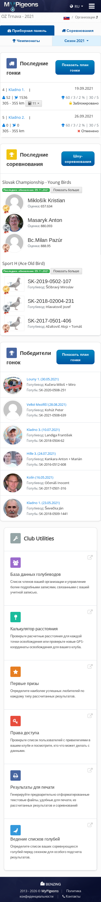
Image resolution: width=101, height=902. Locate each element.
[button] (29, 90)
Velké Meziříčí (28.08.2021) (46, 404)
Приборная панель (29, 30)
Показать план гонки (75, 67)
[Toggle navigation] (91, 6)
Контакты (72, 896)
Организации (85, 17)
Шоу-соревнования (78, 158)
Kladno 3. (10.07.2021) (43, 429)
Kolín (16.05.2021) (40, 477)
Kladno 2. (17, 117)
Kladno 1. (17, 89)
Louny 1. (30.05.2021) (43, 379)
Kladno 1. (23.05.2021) (43, 502)
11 (34, 103)
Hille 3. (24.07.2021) (41, 453)
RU (77, 6)
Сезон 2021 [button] (75, 40)
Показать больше (66, 190)
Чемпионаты (28, 40)
